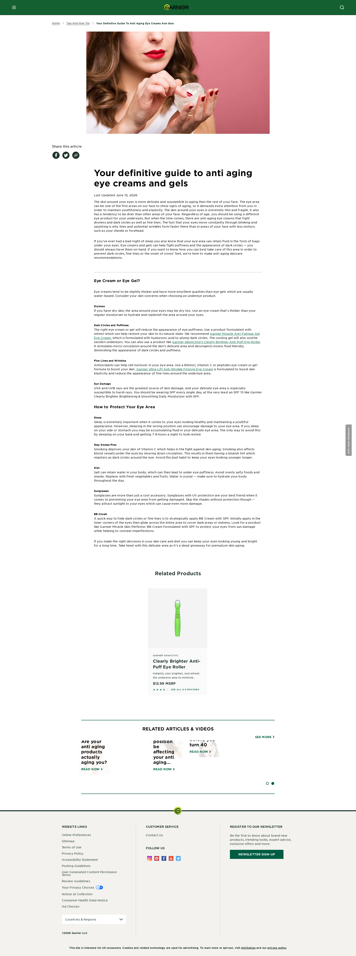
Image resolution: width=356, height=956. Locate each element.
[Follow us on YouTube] (171, 858)
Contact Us (154, 835)
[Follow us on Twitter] (178, 858)
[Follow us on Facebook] (163, 858)
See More (263, 737)
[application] (94, 919)
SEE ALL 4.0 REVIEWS (185, 689)
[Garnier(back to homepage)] (176, 7)
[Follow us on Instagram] (149, 858)
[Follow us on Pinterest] (156, 858)
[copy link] (76, 155)
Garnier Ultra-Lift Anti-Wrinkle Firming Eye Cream (174, 369)
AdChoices (248, 947)
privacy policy (277, 947)
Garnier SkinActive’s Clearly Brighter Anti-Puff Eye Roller (216, 342)
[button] (349, 440)
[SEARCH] (342, 7)
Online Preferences (76, 835)
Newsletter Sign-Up (256, 854)
